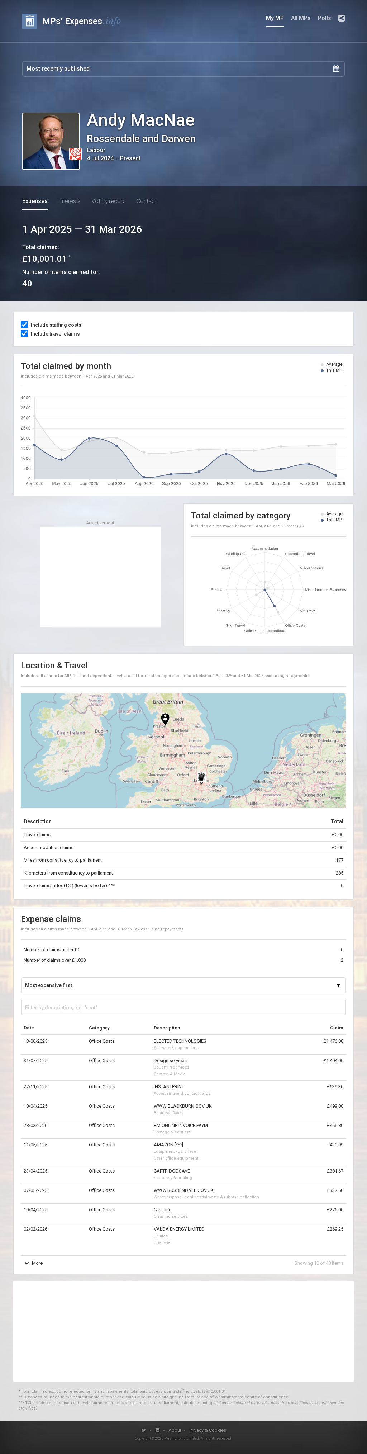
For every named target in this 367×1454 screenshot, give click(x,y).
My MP (275, 18)
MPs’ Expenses (81, 21)
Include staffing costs (56, 325)
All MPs (301, 18)
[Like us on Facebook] (157, 1430)
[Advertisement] (100, 577)
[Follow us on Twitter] (143, 1430)
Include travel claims (55, 334)
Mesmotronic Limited (181, 1438)
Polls (324, 18)
